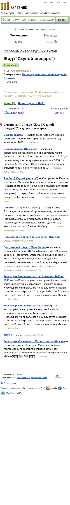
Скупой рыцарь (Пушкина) (20, 148)
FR (64, 2)
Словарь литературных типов (35, 29)
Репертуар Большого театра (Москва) (28, 305)
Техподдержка (23, 377)
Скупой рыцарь (14, 134)
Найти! (62, 19)
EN (45, 2)
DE (51, 2)
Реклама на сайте (39, 377)
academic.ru (14, 6)
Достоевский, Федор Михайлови (25, 247)
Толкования (18, 35)
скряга (8, 334)
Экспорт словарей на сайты (13, 388)
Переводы (51, 35)
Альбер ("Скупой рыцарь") (21, 178)
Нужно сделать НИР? (31, 103)
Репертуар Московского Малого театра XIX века (34, 341)
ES (58, 2)
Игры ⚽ (51, 41)
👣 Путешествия (8, 383)
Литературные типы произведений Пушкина (32, 236)
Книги (19, 41)
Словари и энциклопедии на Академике (30, 13)
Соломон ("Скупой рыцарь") (22, 207)
